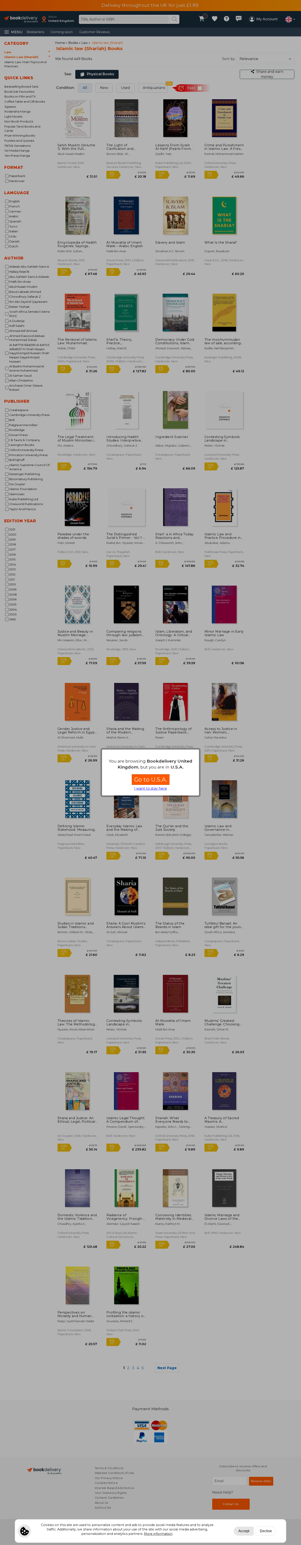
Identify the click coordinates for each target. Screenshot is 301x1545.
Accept (243, 1531)
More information (158, 1534)
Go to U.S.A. (150, 779)
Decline (266, 1531)
